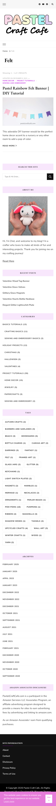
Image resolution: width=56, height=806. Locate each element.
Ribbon (10, 514)
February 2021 (11, 648)
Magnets (11, 486)
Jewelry (9, 387)
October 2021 (10, 613)
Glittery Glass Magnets (14, 293)
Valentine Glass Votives (14, 287)
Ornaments (13, 500)
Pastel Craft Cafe (32, 788)
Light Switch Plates (18, 478)
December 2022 (11, 592)
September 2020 (11, 676)
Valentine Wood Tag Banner (16, 281)
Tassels (38, 521)
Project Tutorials (26, 81)
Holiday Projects (13, 345)
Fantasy (31, 450)
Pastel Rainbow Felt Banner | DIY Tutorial (26, 91)
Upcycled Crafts (16, 528)
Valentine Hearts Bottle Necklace (18, 299)
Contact (6, 756)
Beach (10, 436)
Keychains (12, 471)
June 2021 (8, 641)
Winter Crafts (15, 535)
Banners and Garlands (20, 429)
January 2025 (10, 571)
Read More (9, 146)
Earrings (12, 450)
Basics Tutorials (12, 324)
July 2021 (7, 634)
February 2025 (11, 564)
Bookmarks (29, 436)
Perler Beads (36, 500)
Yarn (9, 542)
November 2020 (11, 662)
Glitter (33, 464)
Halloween (11, 359)
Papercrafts (12, 394)
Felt (9, 457)
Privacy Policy (9, 768)
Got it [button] (49, 798)
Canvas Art (40, 443)
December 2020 (11, 655)
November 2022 (11, 599)
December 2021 (11, 606)
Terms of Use (9, 773)
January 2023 (10, 585)
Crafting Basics (14, 331)
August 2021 (9, 627)
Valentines (11, 366)
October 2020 (10, 669)
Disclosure (8, 761)
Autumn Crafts (15, 422)
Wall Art (41, 528)
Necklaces (31, 493)
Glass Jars (13, 464)
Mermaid (11, 493)
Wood (36, 535)
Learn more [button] (9, 801)
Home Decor (8, 81)
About (5, 750)
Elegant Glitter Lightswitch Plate (18, 305)
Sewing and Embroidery (14, 83)
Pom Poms (13, 507)
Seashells (29, 514)
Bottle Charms (15, 443)
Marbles (30, 486)
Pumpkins (34, 507)
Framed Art (27, 457)
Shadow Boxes (15, 521)
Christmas (11, 352)
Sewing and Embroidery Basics (22, 338)
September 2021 (11, 620)
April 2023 (8, 578)
